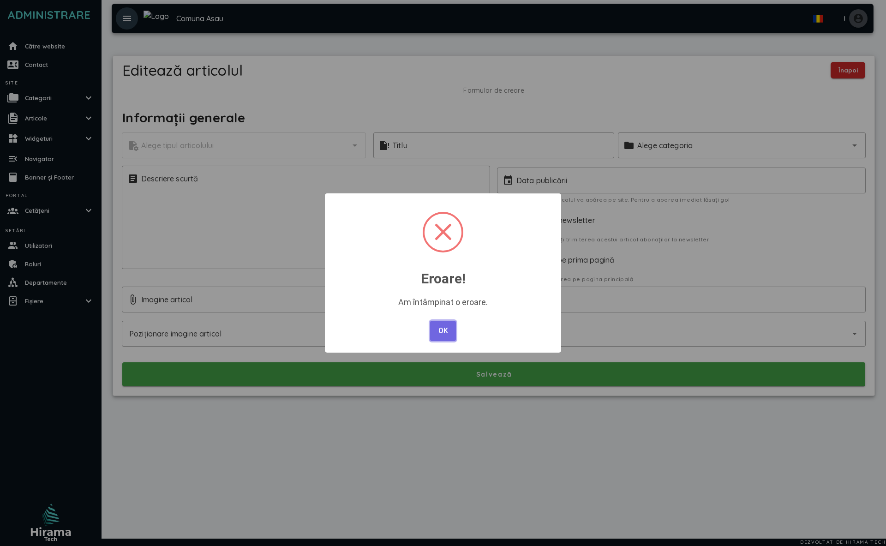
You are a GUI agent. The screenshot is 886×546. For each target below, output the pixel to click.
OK (443, 330)
